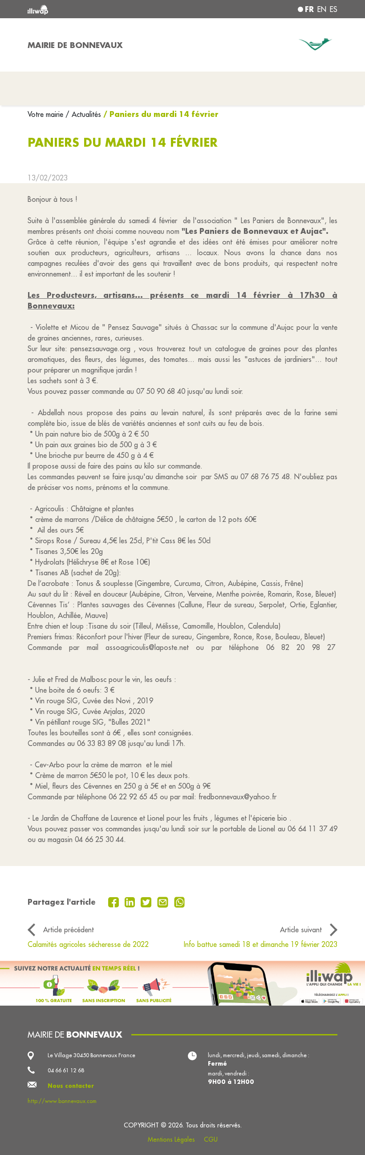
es (333, 9)
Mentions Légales (171, 1139)
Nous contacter (71, 1085)
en (321, 9)
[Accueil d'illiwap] (89, 9)
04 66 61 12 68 (66, 1070)
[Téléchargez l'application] (182, 983)
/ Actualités (83, 114)
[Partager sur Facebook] (114, 901)
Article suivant (301, 929)
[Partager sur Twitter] (147, 901)
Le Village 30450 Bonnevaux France (91, 1055)
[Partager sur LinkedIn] (131, 901)
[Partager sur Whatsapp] (179, 901)
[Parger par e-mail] (163, 901)
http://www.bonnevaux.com (62, 1101)
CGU (211, 1139)
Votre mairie (46, 114)
